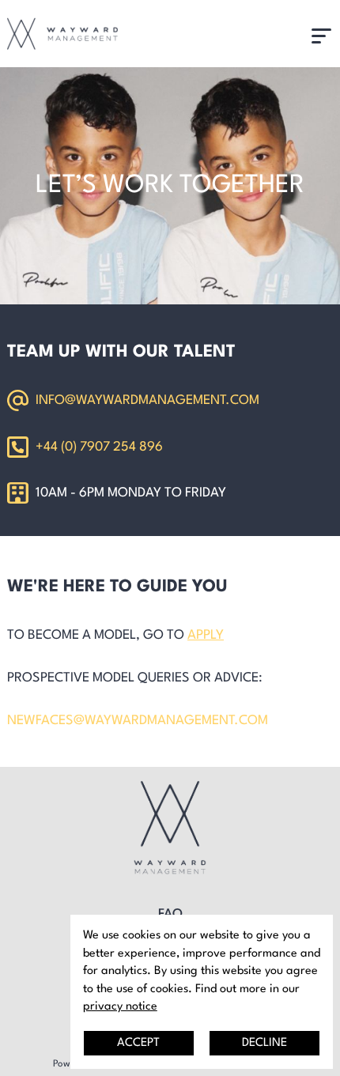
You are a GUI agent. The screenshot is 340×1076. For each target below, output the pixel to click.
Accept (138, 1042)
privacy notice (120, 1006)
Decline (264, 1042)
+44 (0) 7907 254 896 (99, 447)
